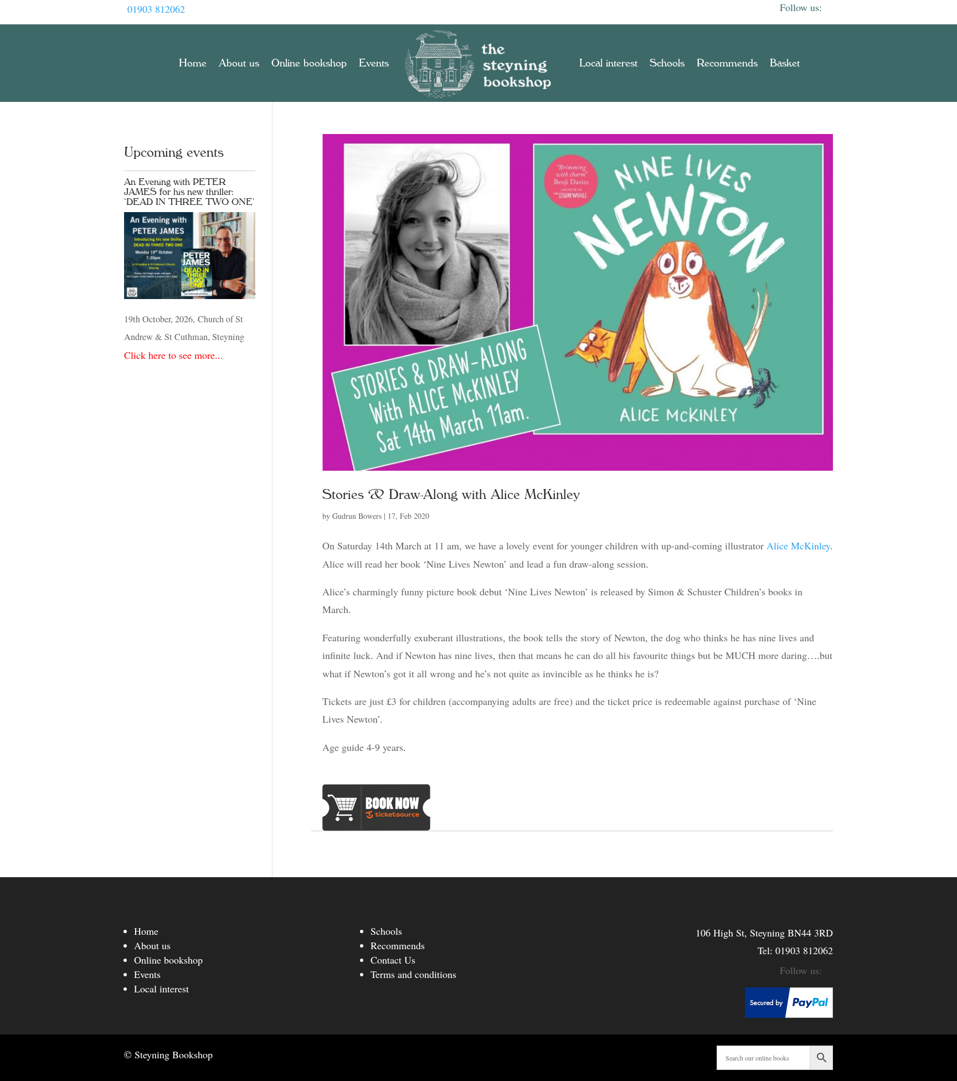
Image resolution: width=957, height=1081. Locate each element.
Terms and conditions (413, 974)
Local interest (608, 63)
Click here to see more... (173, 355)
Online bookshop (309, 63)
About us (239, 63)
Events (374, 63)
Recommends (727, 63)
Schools (667, 63)
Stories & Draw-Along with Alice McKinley (451, 494)
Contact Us (393, 959)
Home (193, 63)
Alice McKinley (798, 545)
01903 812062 (156, 9)
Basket (785, 63)
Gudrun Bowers (357, 516)
